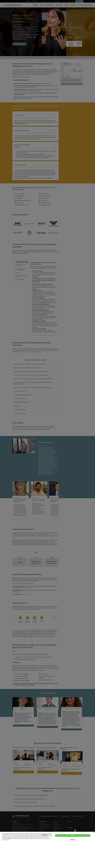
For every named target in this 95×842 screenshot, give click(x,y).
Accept (72, 835)
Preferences (72, 839)
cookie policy (44, 834)
